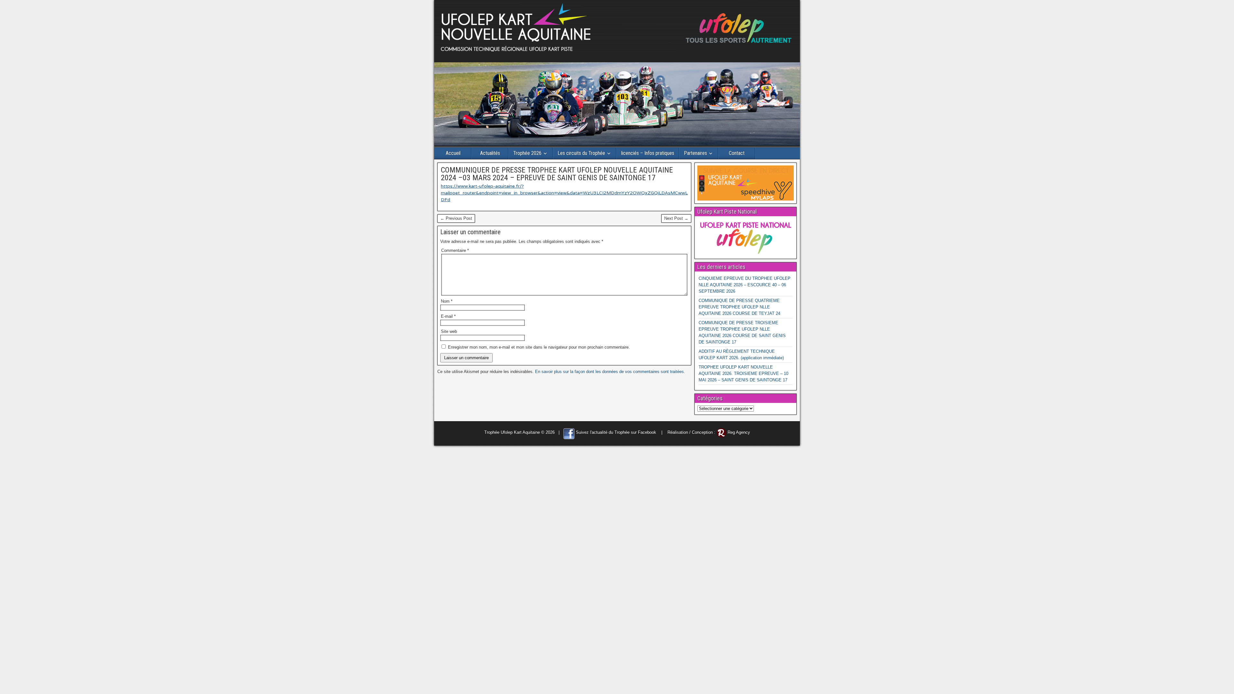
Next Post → (676, 218)
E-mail (448, 316)
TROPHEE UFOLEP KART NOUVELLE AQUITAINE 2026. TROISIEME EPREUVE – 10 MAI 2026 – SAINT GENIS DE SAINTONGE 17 (743, 373)
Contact (737, 153)
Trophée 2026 (527, 153)
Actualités (490, 153)
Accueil (453, 153)
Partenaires (695, 153)
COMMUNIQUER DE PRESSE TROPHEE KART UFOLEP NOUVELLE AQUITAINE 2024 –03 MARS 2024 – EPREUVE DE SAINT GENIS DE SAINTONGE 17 (557, 173)
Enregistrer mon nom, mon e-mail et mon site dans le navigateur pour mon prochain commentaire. (539, 347)
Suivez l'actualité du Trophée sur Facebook (616, 432)
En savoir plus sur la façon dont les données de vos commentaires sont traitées (609, 371)
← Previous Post (456, 218)
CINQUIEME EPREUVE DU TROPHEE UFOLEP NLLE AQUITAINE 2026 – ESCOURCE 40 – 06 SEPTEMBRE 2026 (745, 285)
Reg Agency (739, 432)
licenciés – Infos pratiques (647, 153)
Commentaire (455, 250)
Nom (446, 301)
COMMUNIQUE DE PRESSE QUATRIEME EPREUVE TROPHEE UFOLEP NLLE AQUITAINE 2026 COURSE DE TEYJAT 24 (739, 307)
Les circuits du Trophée (581, 153)
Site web (449, 331)
